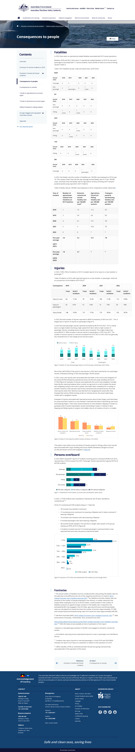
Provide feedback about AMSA (84, 696)
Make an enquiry (23, 703)
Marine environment (82, 18)
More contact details (51, 723)
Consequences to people (29, 81)
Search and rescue (72, 8)
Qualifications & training (31, 18)
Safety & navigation (65, 18)
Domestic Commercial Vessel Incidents (32, 26)
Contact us (110, 8)
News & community (98, 18)
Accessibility (78, 706)
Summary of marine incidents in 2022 (32, 67)
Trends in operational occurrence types (31, 94)
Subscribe (78, 721)
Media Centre (99, 8)
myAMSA (83, 8)
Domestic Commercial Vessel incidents (73, 663)
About (110, 18)
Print (113, 39)
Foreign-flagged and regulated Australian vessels (30, 114)
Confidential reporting (81, 716)
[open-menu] (43, 73)
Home (19, 16)
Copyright (78, 701)
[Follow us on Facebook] (100, 712)
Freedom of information (82, 709)
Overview (23, 61)
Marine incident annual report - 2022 (57, 26)
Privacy (77, 703)
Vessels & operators (49, 18)
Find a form (90, 8)
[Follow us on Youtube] (115, 712)
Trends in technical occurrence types (32, 101)
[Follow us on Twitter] (110, 712)
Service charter (79, 699)
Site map (77, 711)
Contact (77, 718)
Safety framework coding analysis (31, 107)
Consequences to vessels (98, 662)
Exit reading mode (26, 126)
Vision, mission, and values (83, 693)
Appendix (23, 121)
